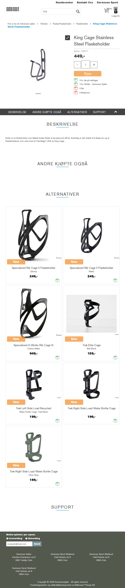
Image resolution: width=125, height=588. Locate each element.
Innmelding (15, 538)
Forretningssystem (38, 585)
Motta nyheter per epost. (21, 534)
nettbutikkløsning (58, 585)
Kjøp (87, 73)
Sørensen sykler (27, 24)
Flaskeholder (82, 24)
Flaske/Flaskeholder (62, 24)
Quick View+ (33, 260)
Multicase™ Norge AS (85, 585)
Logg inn (116, 16)
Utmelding (34, 538)
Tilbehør (44, 24)
